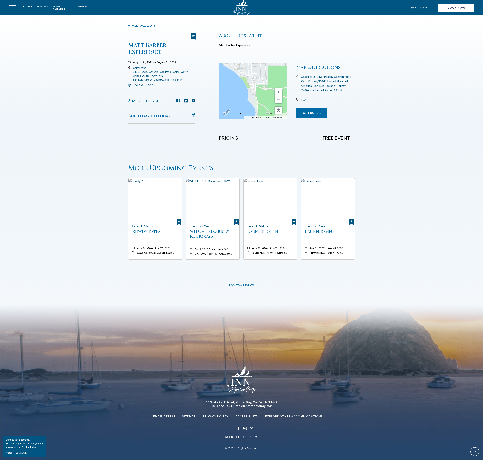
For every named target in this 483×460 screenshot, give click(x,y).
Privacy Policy (215, 416)
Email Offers (164, 416)
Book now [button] (456, 7)
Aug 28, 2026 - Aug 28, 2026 (268, 248)
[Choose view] (278, 110)
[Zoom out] (278, 99)
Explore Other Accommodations (294, 416)
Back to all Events (143, 25)
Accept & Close (16, 453)
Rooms (27, 6)
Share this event (145, 100)
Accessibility (246, 416)
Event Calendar (59, 8)
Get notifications (239, 436)
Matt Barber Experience (147, 49)
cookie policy (29, 447)
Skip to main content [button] (19, 3)
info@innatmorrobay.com (254, 406)
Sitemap (189, 416)
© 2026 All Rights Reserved (241, 448)
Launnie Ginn (262, 231)
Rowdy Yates (146, 231)
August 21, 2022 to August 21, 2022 (154, 62)
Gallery (83, 6)
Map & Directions (318, 67)
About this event (240, 35)
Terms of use (255, 118)
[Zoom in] (278, 92)
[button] (311, 113)
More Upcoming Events (170, 168)
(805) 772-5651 (420, 7)
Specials (42, 6)
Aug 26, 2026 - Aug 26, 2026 (153, 248)
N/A (303, 99)
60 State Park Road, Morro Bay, (241, 402)
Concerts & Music (142, 226)
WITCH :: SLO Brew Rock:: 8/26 (209, 234)
